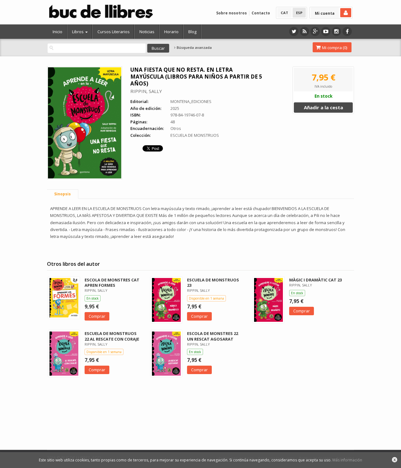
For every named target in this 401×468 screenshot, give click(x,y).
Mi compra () (334, 47)
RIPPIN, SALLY (146, 91)
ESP (299, 12)
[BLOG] (304, 31)
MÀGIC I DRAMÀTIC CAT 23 (315, 280)
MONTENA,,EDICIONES (190, 101)
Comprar (97, 316)
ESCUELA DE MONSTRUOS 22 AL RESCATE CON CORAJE (112, 336)
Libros (78, 31)
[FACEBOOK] (347, 31)
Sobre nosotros (231, 13)
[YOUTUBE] (326, 31)
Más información (347, 460)
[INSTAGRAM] (336, 31)
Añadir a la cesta (323, 107)
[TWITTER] (294, 31)
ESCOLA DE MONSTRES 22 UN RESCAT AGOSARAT (212, 336)
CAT (284, 12)
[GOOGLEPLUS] (315, 31)
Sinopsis (62, 194)
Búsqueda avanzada (194, 47)
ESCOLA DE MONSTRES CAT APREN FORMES (112, 282)
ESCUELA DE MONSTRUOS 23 (213, 282)
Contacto (261, 13)
